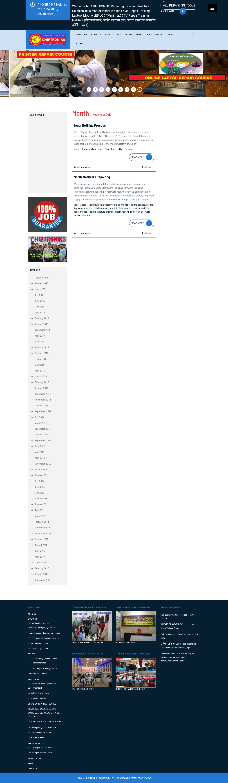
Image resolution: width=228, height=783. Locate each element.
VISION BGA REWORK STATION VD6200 (44, 722)
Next (218, 73)
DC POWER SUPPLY (36, 737)
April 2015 (40, 370)
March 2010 (41, 562)
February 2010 (42, 568)
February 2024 (42, 277)
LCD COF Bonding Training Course (42, 658)
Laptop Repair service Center (40, 753)
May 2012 (39, 492)
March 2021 (41, 289)
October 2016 (41, 353)
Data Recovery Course (37, 674)
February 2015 (42, 382)
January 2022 (41, 283)
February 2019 (42, 318)
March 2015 (41, 376)
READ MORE (138, 157)
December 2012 (43, 463)
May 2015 (39, 364)
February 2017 (42, 347)
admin (147, 167)
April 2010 (40, 556)
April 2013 (40, 457)
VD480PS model (35, 688)
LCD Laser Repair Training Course (42, 668)
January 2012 (41, 498)
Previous (9, 73)
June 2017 (40, 341)
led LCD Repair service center (40, 748)
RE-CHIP (31, 653)
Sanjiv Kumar (166, 654)
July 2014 (39, 417)
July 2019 (39, 295)
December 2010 (43, 527)
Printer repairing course (38, 643)
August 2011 (41, 504)
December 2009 (43, 580)
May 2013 (39, 452)
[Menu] (212, 8)
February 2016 (42, 359)
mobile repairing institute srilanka (97, 211)
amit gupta (165, 615)
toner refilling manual (121, 149)
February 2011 (42, 522)
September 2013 (43, 440)
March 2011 (41, 516)
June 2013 (40, 446)
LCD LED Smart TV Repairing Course (43, 638)
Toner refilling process (90, 125)
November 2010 (43, 533)
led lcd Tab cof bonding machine (42, 684)
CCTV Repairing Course (38, 648)
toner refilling (103, 149)
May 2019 (39, 306)
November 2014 (43, 399)
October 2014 (41, 405)
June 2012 (40, 487)
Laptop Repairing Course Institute (42, 727)
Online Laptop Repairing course (41, 627)
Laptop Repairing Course (38, 623)
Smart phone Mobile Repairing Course (44, 633)
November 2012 (43, 469)
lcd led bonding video (37, 663)
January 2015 (41, 388)
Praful (163, 634)
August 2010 (41, 545)
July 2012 (39, 481)
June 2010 (40, 550)
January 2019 (41, 324)
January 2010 (41, 574)
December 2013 (43, 428)
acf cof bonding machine (38, 693)
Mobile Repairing (88, 204)
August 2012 (41, 475)
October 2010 (41, 539)
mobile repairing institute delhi (108, 208)
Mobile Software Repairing (92, 177)
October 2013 (41, 434)
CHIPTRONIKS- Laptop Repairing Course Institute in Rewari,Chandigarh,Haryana (177, 657)
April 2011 (40, 510)
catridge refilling (88, 149)
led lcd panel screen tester (39, 733)
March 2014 (41, 423)
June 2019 (40, 301)
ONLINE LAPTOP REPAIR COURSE (42, 704)
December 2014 (43, 394)
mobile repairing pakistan (127, 211)
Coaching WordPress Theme (135, 777)
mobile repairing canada (133, 204)
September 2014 (43, 411)
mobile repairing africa (108, 204)
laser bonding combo (37, 698)
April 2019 (40, 312)
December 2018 (43, 330)
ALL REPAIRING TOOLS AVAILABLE (178, 8)
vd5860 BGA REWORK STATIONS (42, 709)
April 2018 (40, 335)
